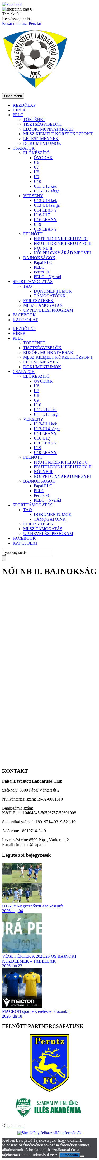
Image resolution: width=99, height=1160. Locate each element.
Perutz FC (42, 272)
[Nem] (82, 1156)
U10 (37, 181)
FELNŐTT (33, 234)
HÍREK (19, 110)
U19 (37, 224)
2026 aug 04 (12, 911)
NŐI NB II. (43, 248)
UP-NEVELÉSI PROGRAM (48, 310)
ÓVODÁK (43, 157)
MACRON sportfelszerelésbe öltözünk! (35, 1011)
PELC (18, 115)
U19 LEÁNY (45, 229)
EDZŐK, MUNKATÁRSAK (48, 129)
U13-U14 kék (45, 200)
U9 (36, 176)
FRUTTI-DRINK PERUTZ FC (61, 238)
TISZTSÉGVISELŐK (42, 124)
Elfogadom (70, 1155)
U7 (36, 167)
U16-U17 (42, 215)
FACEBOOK (24, 315)
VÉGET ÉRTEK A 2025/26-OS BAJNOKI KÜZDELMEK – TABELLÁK (39, 958)
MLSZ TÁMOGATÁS (42, 305)
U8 (36, 172)
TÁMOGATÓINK (50, 296)
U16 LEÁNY (45, 219)
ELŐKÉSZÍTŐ (36, 153)
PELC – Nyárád (47, 277)
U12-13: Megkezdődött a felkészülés (32, 906)
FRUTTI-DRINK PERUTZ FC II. (63, 243)
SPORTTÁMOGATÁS (33, 281)
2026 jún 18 (12, 1016)
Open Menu (13, 96)
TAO (27, 286)
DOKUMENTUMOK (42, 143)
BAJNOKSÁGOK (39, 257)
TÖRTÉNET (34, 119)
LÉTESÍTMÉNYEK (41, 138)
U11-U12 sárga (46, 191)
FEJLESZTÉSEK (38, 300)
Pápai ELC (43, 262)
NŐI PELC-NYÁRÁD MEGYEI (62, 253)
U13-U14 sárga (47, 205)
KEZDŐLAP (24, 105)
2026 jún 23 (12, 966)
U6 (36, 162)
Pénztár (35, 23)
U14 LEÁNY (45, 210)
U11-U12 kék (45, 186)
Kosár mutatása (15, 23)
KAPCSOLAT (25, 319)
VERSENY (33, 196)
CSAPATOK (24, 148)
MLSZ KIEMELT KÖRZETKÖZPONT (58, 134)
